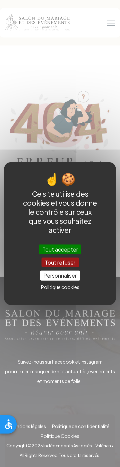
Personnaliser (60, 275)
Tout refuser (60, 262)
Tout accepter (60, 249)
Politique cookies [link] (60, 287)
